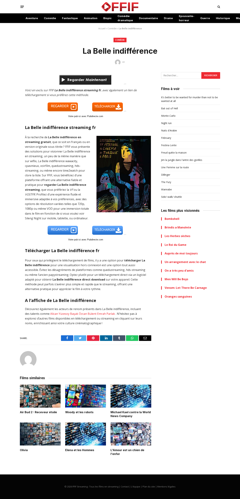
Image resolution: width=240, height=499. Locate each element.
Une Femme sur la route (175, 167)
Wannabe (166, 189)
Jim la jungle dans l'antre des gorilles (181, 160)
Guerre (205, 18)
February (166, 137)
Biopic (107, 18)
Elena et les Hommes (79, 450)
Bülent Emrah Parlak (101, 314)
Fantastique (70, 18)
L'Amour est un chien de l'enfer (127, 452)
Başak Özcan (78, 314)
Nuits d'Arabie (169, 130)
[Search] (218, 7)
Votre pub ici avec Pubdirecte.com (85, 116)
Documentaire (148, 18)
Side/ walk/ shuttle (171, 196)
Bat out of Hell (169, 108)
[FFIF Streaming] (120, 6)
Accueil (101, 28)
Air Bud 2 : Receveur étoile (38, 412)
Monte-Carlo (168, 115)
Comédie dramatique (125, 18)
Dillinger (165, 174)
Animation (90, 18)
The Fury (166, 182)
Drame (168, 18)
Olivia (24, 450)
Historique (223, 18)
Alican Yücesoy (59, 314)
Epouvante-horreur (186, 18)
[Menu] (22, 7)
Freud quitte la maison (174, 152)
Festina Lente (169, 145)
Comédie (50, 18)
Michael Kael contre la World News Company (131, 414)
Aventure (31, 18)
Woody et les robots (79, 412)
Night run (166, 123)
